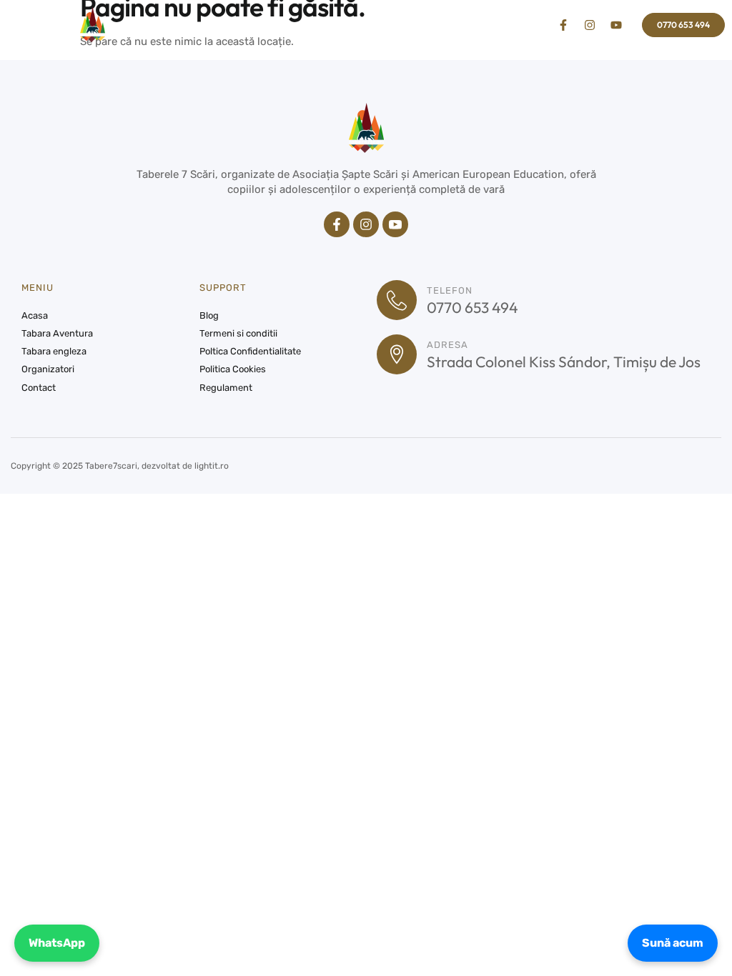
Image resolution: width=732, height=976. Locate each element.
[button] (40, 25)
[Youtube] (616, 25)
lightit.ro (211, 466)
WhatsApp (57, 943)
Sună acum (672, 943)
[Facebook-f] (563, 25)
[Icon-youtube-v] (395, 224)
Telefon (450, 290)
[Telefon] (397, 300)
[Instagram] (589, 25)
